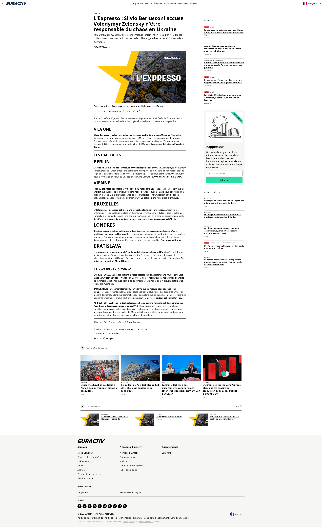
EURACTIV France (102, 47)
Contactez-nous (127, 457)
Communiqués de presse (89, 474)
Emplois (193, 3)
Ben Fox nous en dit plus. (169, 240)
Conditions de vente (179, 517)
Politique (148, 3)
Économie (158, 3)
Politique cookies (113, 517)
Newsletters (171, 3)
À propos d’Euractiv (129, 452)
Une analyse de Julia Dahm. (168, 176)
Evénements (183, 3)
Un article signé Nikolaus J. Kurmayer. (160, 197)
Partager (109, 338)
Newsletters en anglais (130, 492)
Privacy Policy (129, 521)
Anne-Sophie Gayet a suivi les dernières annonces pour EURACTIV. (143, 219)
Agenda (81, 470)
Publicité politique (128, 470)
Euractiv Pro (168, 452)
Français (311, 3)
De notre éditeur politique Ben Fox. (164, 298)
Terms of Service (146, 521)
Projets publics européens (89, 457)
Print (99, 338)
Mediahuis (125, 461)
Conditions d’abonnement (156, 517)
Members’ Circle (85, 478)
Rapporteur (138, 3)
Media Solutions (85, 452)
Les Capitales (113, 333)
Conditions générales (132, 517)
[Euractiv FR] (16, 3)
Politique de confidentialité (90, 517)
